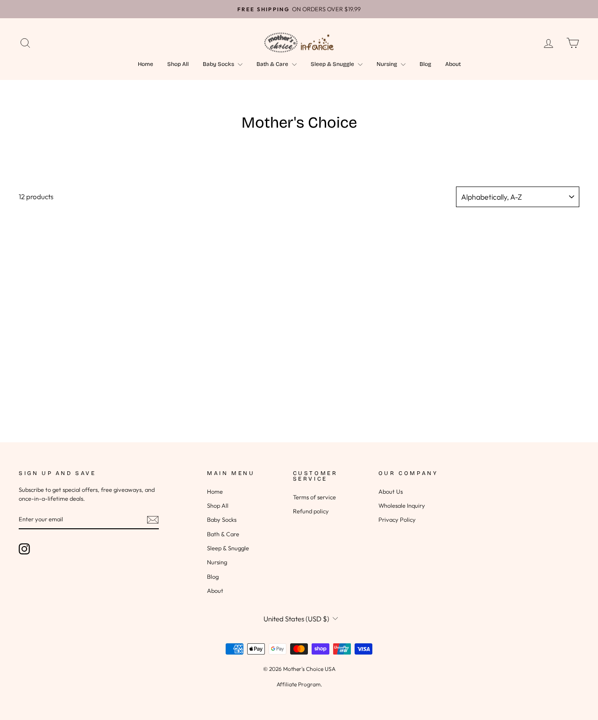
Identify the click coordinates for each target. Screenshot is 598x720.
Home (145, 64)
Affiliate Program (298, 684)
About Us (390, 491)
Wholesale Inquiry (401, 505)
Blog (425, 64)
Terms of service (314, 497)
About (453, 64)
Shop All (178, 64)
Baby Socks (219, 64)
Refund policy (311, 511)
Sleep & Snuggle (333, 64)
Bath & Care (273, 64)
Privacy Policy (397, 519)
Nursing (388, 64)
